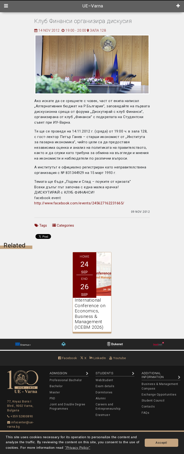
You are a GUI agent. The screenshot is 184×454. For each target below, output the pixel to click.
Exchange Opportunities (159, 394)
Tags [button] (42, 225)
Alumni (101, 398)
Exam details (105, 386)
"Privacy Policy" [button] (77, 447)
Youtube (119, 358)
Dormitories (104, 392)
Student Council (153, 400)
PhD (52, 398)
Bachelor (56, 386)
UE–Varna (92, 6)
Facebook (69, 358)
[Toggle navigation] (6, 6)
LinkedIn (99, 358)
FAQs (145, 412)
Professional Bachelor (66, 380)
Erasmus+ (103, 415)
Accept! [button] (161, 442)
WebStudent (104, 380)
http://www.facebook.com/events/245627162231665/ (79, 203)
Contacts (148, 406)
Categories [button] (65, 225)
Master (55, 392)
